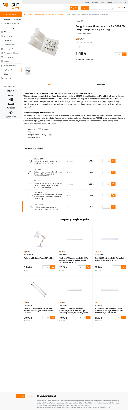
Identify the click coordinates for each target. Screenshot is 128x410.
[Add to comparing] (78, 22)
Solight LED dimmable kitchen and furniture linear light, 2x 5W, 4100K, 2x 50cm (38, 310)
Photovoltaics (8, 78)
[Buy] (124, 54)
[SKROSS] (11, 108)
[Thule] (11, 104)
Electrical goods (8, 40)
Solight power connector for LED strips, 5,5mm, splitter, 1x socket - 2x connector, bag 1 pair (48, 174)
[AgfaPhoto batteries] (11, 117)
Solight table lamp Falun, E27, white (39, 258)
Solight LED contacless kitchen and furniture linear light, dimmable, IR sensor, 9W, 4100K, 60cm (109, 310)
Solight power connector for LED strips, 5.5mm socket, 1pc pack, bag (48, 162)
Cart (123, 8)
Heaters (6, 61)
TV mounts (7, 32)
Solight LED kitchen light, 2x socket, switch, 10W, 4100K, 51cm (109, 259)
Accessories (60, 14)
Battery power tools (10, 65)
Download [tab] (100, 84)
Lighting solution (9, 70)
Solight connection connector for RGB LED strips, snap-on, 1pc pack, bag (48, 208)
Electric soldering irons (10, 28)
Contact (109, 2)
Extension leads (8, 57)
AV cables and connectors (11, 23)
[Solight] (11, 90)
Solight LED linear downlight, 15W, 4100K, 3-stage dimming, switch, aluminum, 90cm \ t (73, 260)
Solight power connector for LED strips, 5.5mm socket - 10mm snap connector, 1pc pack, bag (48, 197)
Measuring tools (9, 49)
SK (120, 2)
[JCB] (11, 112)
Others (6, 74)
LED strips (51, 14)
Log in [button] (85, 8)
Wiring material (8, 36)
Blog (102, 2)
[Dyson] (11, 95)
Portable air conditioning (11, 53)
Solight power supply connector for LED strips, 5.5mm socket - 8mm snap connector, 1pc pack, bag (48, 185)
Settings (30, 396)
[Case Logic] (11, 99)
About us (95, 2)
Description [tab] (48, 84)
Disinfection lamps (9, 44)
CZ (115, 2)
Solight (87, 2)
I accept (21, 396)
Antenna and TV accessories (12, 19)
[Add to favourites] (82, 22)
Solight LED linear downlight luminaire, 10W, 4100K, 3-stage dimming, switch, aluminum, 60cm (73, 310)
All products (11, 14)
